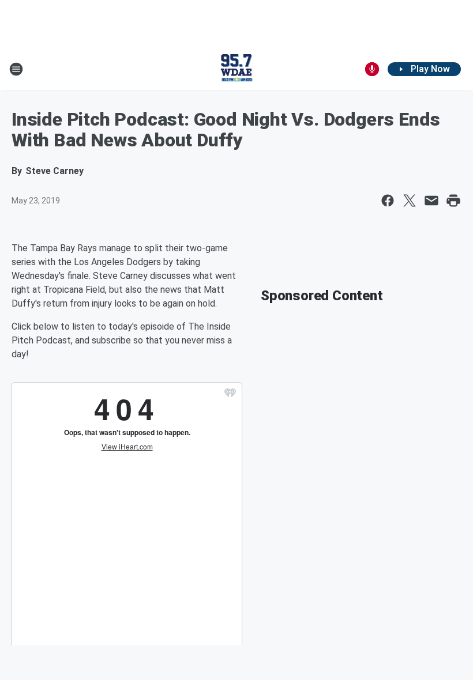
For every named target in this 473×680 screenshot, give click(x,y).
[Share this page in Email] (431, 200)
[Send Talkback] (372, 69)
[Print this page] (453, 200)
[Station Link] (236, 69)
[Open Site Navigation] (16, 69)
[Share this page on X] (409, 200)
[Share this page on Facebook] (388, 200)
